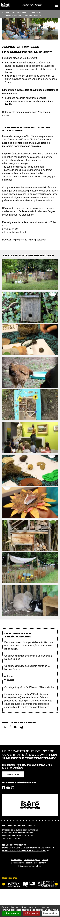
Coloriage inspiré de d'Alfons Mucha (29, 687)
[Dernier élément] (3, 884)
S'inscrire (13, 774)
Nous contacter (12, 845)
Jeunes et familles (32, 15)
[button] (56, 5)
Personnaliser (50, 913)
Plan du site (16, 859)
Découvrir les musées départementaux (26, 848)
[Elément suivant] (56, 884)
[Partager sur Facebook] (10, 727)
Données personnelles (30, 866)
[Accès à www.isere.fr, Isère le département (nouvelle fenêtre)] (30, 805)
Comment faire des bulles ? (18, 694)
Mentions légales (32, 859)
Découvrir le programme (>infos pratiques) (24, 239)
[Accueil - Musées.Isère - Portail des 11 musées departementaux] (31, 5)
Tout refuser (32, 913)
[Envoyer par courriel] (15, 727)
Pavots (10, 679)
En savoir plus (51, 910)
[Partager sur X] (5, 727)
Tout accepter (12, 913)
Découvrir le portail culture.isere (24, 851)
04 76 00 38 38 (13, 838)
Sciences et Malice (39, 700)
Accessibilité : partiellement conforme (30, 862)
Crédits (45, 859)
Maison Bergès (36, 13)
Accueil (5, 13)
